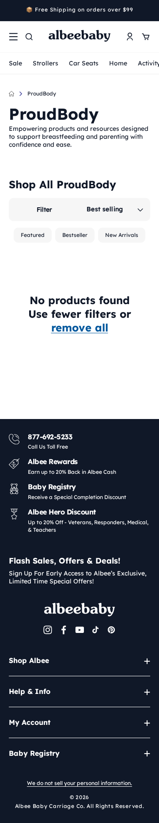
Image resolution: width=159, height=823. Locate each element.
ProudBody (41, 93)
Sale (15, 63)
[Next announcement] (147, 10)
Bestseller (74, 235)
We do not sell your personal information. (79, 783)
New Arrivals (121, 235)
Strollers (45, 63)
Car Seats (83, 63)
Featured (33, 235)
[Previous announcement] (12, 10)
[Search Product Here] (29, 36)
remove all (79, 327)
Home (118, 63)
